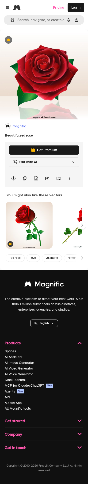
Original (30, 40)
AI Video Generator (19, 368)
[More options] (69, 178)
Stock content (15, 380)
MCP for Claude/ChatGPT (28, 385)
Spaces (10, 351)
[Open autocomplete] (10, 20)
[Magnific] (44, 285)
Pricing (58, 7)
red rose (15, 258)
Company (13, 434)
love (33, 258)
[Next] (82, 225)
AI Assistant (13, 357)
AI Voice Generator (19, 374)
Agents (14, 391)
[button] (44, 323)
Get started (15, 420)
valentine (52, 258)
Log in (75, 7)
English (44, 323)
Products (13, 342)
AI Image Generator (19, 363)
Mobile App (13, 403)
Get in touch (15, 447)
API (7, 397)
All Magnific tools (18, 408)
